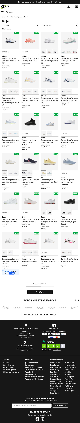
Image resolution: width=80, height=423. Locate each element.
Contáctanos (26, 331)
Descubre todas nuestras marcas (40, 315)
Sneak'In (68, 372)
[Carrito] (76, 7)
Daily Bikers (54, 365)
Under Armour (27, 177)
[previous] (75, 300)
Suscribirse (60, 405)
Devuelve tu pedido (25, 350)
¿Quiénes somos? (31, 363)
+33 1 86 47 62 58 (26, 337)
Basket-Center (55, 363)
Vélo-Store (68, 388)
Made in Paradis (56, 386)
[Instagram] (43, 419)
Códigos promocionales (11, 372)
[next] (78, 300)
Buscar (11, 12)
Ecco (63, 56)
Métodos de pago (31, 374)
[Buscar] (7, 12)
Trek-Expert (68, 381)
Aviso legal (29, 372)
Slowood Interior (70, 367)
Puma (24, 138)
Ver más (40, 292)
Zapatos (19, 17)
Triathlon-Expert (70, 383)
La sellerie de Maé (56, 383)
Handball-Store (55, 379)
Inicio (3, 17)
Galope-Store (55, 374)
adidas (4, 56)
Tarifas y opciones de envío (34, 377)
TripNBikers (69, 386)
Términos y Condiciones (33, 367)
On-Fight (53, 390)
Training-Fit (68, 379)
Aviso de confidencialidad (34, 379)
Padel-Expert (54, 393)
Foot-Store (54, 372)
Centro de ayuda (8, 365)
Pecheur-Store (70, 363)
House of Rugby (55, 381)
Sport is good (69, 377)
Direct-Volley (54, 370)
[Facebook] (37, 419)
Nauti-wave (54, 388)
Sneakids (68, 374)
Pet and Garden (70, 365)
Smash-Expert (69, 370)
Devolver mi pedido (9, 370)
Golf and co (54, 377)
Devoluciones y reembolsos (34, 370)
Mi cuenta (6, 363)
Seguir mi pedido (8, 367)
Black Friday (11, 17)
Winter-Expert (69, 390)
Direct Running (55, 367)
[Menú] (2, 12)
